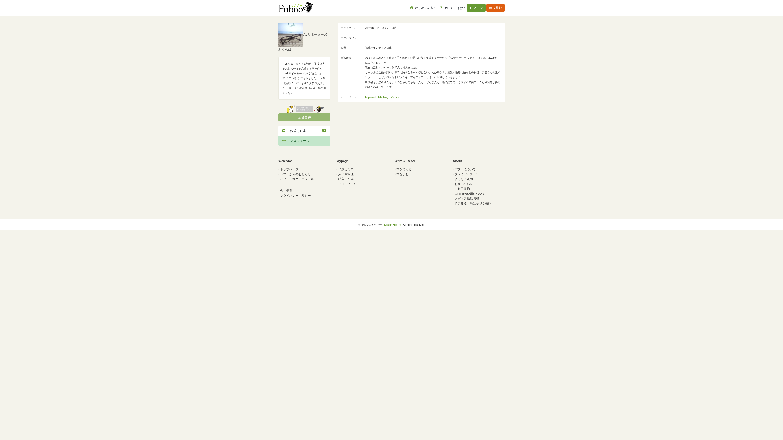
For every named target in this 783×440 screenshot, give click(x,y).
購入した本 (346, 179)
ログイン (476, 8)
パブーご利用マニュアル (297, 179)
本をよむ (402, 174)
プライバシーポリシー (295, 195)
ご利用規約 (462, 188)
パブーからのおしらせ (295, 174)
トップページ (289, 169)
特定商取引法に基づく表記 (473, 203)
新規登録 (495, 8)
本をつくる (404, 169)
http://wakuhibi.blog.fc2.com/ (382, 97)
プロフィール (298, 140)
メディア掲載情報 (467, 198)
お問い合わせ (464, 184)
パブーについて (465, 169)
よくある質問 (464, 179)
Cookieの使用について (470, 193)
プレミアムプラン (467, 174)
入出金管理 (346, 174)
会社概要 (286, 190)
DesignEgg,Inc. (393, 224)
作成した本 (306, 131)
